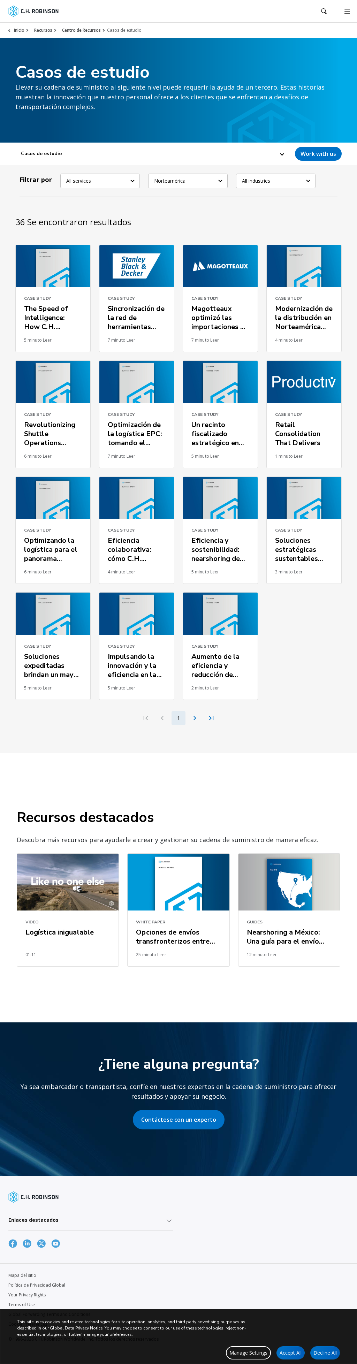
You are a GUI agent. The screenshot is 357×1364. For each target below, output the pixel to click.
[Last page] (211, 718)
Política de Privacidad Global (36, 1285)
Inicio (19, 30)
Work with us (318, 154)
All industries (256, 180)
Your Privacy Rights (27, 1295)
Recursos (43, 30)
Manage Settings (248, 1352)
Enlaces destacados (33, 1220)
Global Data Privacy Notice (76, 1328)
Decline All (325, 1352)
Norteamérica (169, 180)
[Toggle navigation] (347, 11)
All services (78, 180)
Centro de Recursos (81, 30)
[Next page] (195, 718)
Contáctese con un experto (178, 1119)
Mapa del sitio (22, 1275)
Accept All (291, 1352)
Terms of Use (21, 1305)
